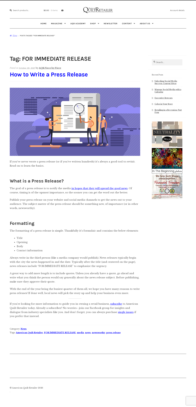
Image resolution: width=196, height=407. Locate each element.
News (24, 329)
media (80, 332)
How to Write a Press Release (49, 74)
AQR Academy (78, 23)
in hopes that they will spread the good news (99, 188)
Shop (93, 23)
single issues (126, 312)
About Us (145, 23)
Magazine (56, 23)
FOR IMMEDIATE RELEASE (60, 332)
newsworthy (98, 332)
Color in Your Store (164, 104)
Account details (177, 10)
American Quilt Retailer (29, 332)
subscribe (116, 303)
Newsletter (111, 23)
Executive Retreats (163, 98)
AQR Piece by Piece (50, 68)
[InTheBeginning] (167, 160)
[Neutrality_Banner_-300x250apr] (167, 146)
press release (113, 332)
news (88, 332)
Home (43, 23)
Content (127, 23)
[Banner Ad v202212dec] (167, 198)
